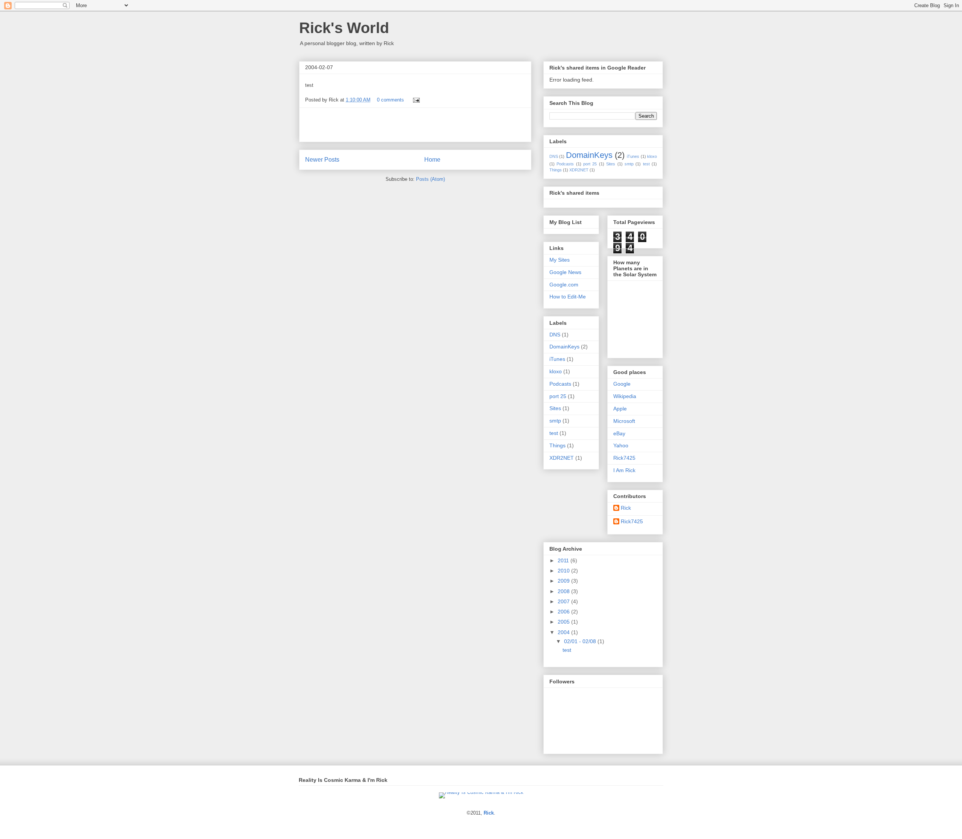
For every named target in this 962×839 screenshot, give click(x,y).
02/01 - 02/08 (580, 641)
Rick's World (344, 28)
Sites (610, 164)
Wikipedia (624, 396)
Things (555, 170)
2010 (564, 571)
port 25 (590, 164)
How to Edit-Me (567, 297)
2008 (564, 591)
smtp (629, 164)
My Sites (559, 260)
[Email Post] (415, 100)
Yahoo (620, 445)
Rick (626, 508)
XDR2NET (578, 170)
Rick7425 (624, 458)
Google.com (563, 285)
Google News (565, 272)
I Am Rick (624, 470)
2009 (564, 581)
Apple (620, 409)
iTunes (633, 156)
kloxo (652, 156)
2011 (564, 560)
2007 (564, 601)
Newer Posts (322, 159)
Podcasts (565, 164)
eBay (619, 433)
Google (622, 384)
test (646, 164)
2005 (564, 622)
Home (432, 159)
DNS (553, 156)
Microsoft (624, 421)
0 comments (390, 100)
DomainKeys (589, 155)
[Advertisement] (415, 125)
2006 (564, 612)
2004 (564, 632)
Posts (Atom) (430, 179)
